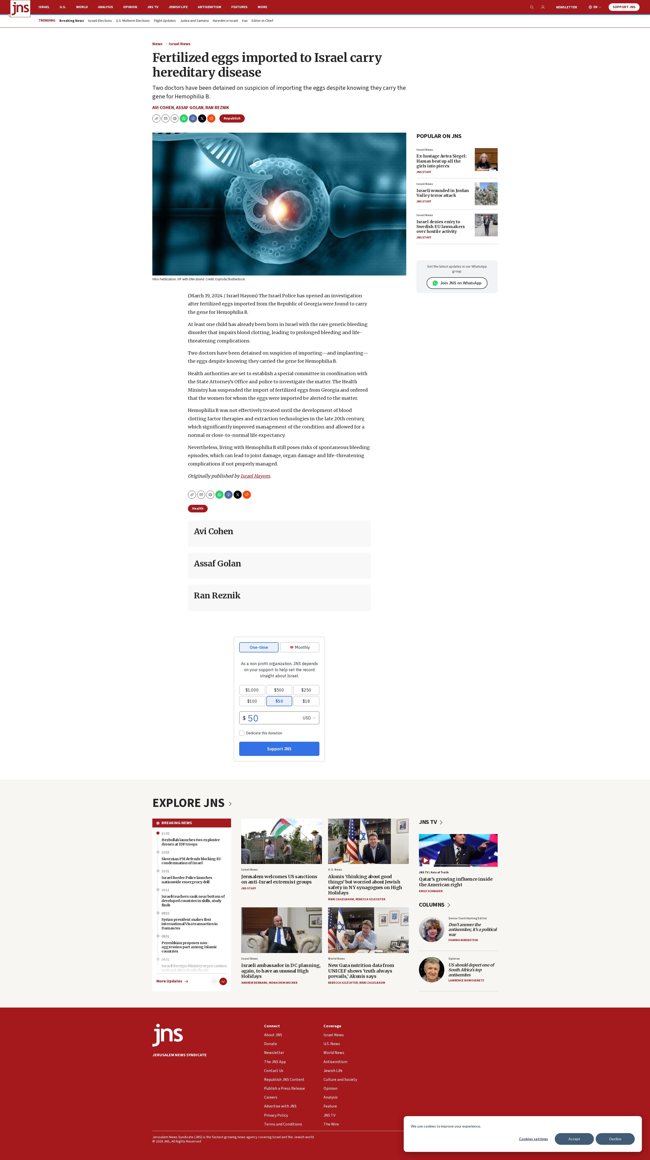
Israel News (179, 44)
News (157, 44)
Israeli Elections (100, 21)
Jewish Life (178, 7)
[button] (175, 118)
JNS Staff (423, 172)
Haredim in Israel (225, 21)
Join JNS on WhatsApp (460, 283)
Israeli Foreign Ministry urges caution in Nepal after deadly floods (193, 968)
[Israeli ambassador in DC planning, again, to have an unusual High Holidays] (281, 930)
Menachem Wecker (283, 983)
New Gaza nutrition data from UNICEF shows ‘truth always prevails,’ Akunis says (361, 970)
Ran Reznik (217, 108)
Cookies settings (533, 1139)
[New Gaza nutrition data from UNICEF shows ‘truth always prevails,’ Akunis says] (368, 930)
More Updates (169, 981)
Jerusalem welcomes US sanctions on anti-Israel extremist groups (279, 879)
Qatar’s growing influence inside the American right (455, 882)
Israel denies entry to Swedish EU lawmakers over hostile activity (440, 226)
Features (239, 7)
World (82, 7)
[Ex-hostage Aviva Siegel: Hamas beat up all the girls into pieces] (486, 159)
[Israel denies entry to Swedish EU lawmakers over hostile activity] (486, 225)
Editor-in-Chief (262, 21)
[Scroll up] (214, 981)
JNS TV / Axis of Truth (434, 872)
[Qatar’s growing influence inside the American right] (458, 850)
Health (197, 508)
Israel (44, 7)
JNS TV (152, 7)
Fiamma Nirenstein (463, 940)
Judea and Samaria (194, 21)
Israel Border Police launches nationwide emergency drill (186, 879)
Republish (232, 118)
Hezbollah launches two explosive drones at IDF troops (190, 842)
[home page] (20, 8)
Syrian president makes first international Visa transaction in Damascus (189, 923)
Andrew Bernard (254, 983)
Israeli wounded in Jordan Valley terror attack (442, 193)
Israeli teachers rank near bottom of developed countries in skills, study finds (192, 900)
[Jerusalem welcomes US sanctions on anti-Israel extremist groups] (281, 841)
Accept (574, 1139)
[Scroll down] (223, 981)
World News (336, 959)
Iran (245, 21)
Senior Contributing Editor (467, 918)
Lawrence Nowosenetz (466, 980)
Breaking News (176, 823)
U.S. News (335, 870)
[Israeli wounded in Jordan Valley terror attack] (486, 193)
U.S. (63, 7)
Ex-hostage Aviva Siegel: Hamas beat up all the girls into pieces (441, 160)
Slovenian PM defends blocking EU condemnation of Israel (191, 861)
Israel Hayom (255, 476)
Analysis (105, 7)
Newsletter (566, 7)
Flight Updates (165, 21)
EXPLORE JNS (189, 803)
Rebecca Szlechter (370, 899)
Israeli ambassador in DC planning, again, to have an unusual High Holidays (280, 970)
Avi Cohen (163, 108)
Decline (615, 1139)
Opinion (130, 7)
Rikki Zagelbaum (341, 899)
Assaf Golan (189, 108)
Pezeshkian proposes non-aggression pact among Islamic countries (189, 947)
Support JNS (624, 7)
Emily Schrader (431, 891)
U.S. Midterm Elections (133, 21)
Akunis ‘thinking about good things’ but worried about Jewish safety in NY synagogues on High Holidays (365, 885)
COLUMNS (432, 904)
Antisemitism (209, 7)
